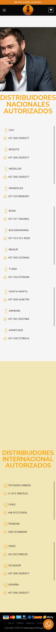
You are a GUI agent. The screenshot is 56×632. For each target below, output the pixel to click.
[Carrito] (51, 10)
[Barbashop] (28, 10)
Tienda (20, 623)
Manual (30, 623)
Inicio (11, 623)
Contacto (42, 623)
